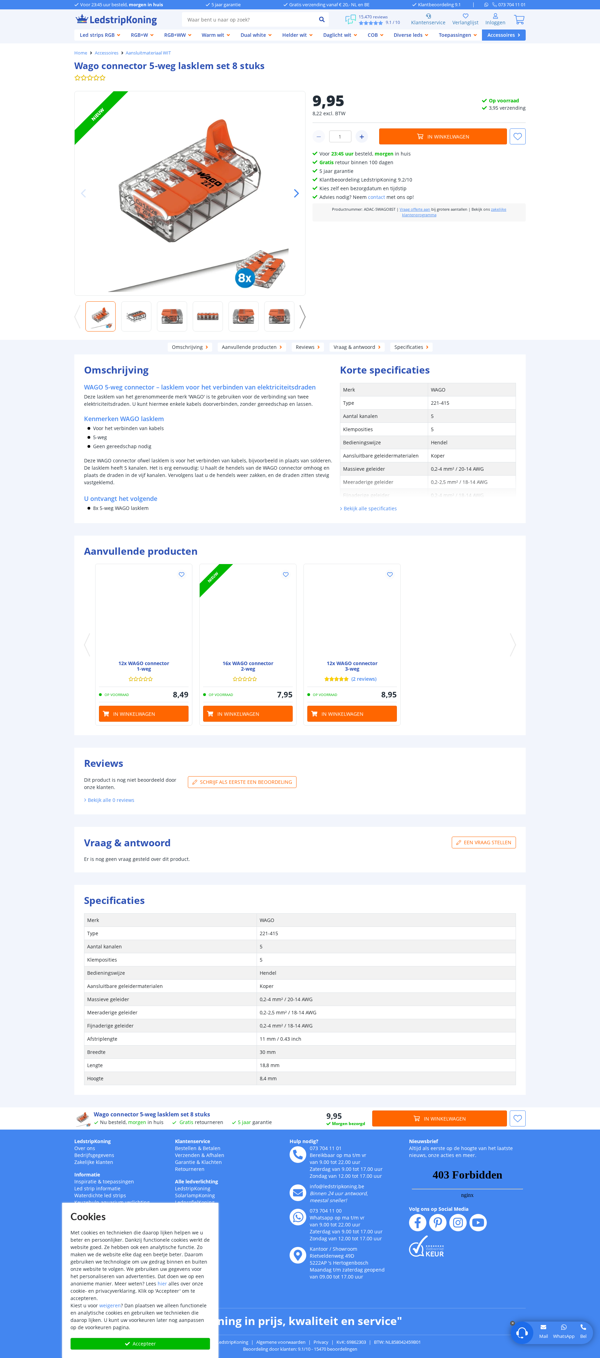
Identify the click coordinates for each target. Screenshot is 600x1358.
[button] (294, 193)
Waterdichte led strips (100, 1195)
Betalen (211, 1148)
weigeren (110, 1305)
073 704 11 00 (326, 1210)
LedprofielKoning (195, 1202)
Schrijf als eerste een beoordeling (246, 782)
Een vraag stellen (487, 842)
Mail (543, 1336)
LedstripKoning (92, 1141)
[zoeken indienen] (322, 19)
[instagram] (458, 1222)
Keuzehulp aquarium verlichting (112, 1202)
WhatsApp (564, 1336)
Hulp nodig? (304, 1141)
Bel (583, 1336)
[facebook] (417, 1222)
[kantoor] (298, 1255)
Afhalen (215, 1155)
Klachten (211, 1162)
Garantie (185, 1162)
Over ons (84, 1148)
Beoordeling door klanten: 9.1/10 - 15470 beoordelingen (300, 1349)
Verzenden (187, 1155)
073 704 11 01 (326, 1148)
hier (162, 1283)
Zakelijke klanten (93, 1162)
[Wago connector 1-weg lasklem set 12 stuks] (144, 612)
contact (376, 197)
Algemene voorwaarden (281, 1342)
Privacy (321, 1342)
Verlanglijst (465, 22)
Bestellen (186, 1148)
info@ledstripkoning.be (337, 1186)
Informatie (87, 1174)
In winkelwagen (448, 136)
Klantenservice (428, 22)
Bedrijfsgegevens (94, 1155)
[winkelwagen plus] (362, 136)
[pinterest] (438, 1222)
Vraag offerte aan (415, 209)
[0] (519, 19)
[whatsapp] (488, 4)
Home (80, 53)
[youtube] (478, 1222)
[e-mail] (298, 1192)
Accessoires (106, 53)
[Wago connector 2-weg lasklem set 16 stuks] (248, 612)
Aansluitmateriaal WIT (148, 53)
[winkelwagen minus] (318, 136)
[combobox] (248, 19)
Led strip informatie (97, 1188)
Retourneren (190, 1169)
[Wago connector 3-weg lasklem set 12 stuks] (352, 612)
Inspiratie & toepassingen (104, 1181)
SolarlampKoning (195, 1195)
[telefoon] (298, 1154)
